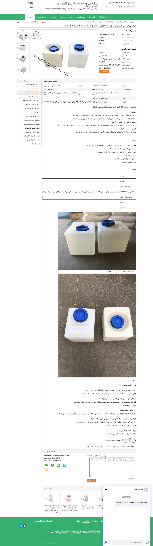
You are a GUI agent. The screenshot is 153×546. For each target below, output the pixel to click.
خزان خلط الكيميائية (110, 446)
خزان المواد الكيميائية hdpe (95, 446)
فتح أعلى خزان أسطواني (32, 104)
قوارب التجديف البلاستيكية (31, 136)
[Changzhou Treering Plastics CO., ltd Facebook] (24, 526)
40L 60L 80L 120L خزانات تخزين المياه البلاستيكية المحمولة (88, 506)
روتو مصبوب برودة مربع (32, 116)
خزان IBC (36, 112)
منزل (21, 17)
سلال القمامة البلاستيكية (32, 128)
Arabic (133, 3)
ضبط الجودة (80, 17)
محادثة (105, 71)
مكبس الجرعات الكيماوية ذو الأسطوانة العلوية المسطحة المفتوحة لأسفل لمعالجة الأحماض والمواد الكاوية (51, 508)
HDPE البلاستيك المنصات (31, 120)
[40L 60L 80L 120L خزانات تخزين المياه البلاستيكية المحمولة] (86, 498)
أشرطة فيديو (41, 17)
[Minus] (105, 489)
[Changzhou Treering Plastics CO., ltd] (30, 4)
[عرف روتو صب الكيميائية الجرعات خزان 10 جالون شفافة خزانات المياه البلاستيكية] (23, 36)
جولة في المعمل (66, 17)
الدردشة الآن (103, 17)
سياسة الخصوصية (94, 531)
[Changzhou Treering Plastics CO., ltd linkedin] (21, 526)
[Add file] (147, 542)
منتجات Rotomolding (32, 84)
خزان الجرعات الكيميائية (37, 22)
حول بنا (53, 17)
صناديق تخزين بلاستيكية (32, 132)
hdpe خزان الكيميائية (123, 446)
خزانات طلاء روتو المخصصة (31, 100)
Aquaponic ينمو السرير (32, 108)
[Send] (106, 542)
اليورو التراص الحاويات (32, 96)
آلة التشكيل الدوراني (33, 140)
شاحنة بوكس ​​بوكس (33, 88)
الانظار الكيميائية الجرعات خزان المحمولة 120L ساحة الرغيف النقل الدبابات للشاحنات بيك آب (69, 507)
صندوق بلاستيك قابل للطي (31, 124)
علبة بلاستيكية (35, 144)
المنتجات (30, 17)
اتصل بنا (92, 17)
